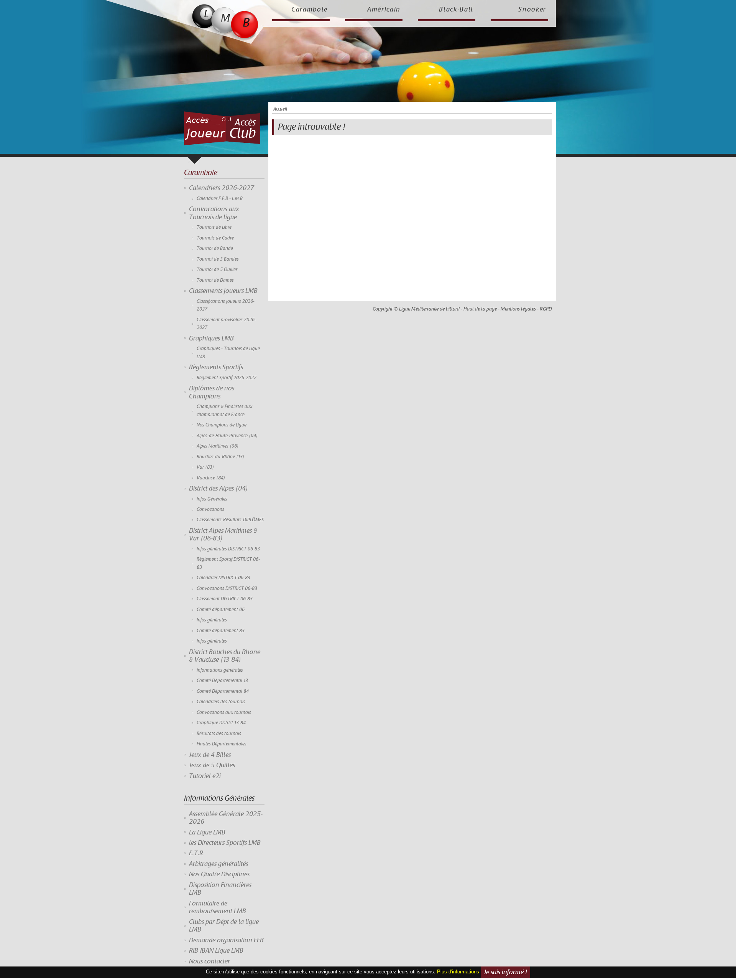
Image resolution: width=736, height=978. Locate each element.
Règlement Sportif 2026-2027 (226, 377)
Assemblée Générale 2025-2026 (226, 818)
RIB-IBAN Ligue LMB (216, 951)
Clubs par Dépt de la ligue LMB (224, 925)
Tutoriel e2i (205, 776)
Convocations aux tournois (224, 712)
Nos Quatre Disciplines (219, 874)
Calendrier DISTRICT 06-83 (223, 577)
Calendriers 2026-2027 (221, 188)
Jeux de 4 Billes (210, 755)
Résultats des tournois (219, 733)
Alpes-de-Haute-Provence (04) (227, 435)
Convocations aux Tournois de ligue (214, 213)
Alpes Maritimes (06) (218, 446)
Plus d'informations (458, 972)
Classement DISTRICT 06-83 (225, 598)
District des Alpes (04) (218, 488)
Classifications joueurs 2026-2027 (226, 305)
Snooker (532, 9)
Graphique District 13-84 (221, 722)
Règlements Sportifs (216, 367)
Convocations (210, 509)
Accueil (280, 109)
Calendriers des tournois (221, 701)
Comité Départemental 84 (223, 691)
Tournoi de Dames (215, 280)
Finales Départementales (221, 744)
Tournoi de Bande (215, 248)
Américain (384, 9)
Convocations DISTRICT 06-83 (227, 588)
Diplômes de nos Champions (211, 392)
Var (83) (205, 467)
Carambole (309, 9)
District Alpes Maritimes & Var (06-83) (223, 534)
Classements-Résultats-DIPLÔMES (230, 519)
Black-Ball (456, 9)
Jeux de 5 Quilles (212, 765)
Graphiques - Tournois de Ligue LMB (228, 352)
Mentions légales (518, 309)
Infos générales (212, 620)
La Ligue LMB (207, 832)
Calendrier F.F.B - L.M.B (220, 198)
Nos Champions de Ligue (221, 425)
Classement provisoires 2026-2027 (226, 323)
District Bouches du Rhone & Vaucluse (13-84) (224, 656)
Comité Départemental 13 (222, 680)
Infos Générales (212, 499)
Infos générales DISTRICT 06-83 (228, 549)
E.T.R (196, 853)
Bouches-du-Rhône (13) (221, 456)
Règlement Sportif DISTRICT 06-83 (228, 563)
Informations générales (220, 670)
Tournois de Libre (214, 227)
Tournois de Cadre (215, 238)
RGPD (546, 309)
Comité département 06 (221, 609)
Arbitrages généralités (218, 864)
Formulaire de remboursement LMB (217, 907)
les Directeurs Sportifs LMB (225, 843)
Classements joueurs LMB (223, 291)
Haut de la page (480, 309)
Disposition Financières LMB (220, 889)
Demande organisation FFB (226, 940)
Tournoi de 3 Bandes (218, 259)
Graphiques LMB (211, 338)
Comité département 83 (221, 630)
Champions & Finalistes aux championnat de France (224, 410)
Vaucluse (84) (211, 478)
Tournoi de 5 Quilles (217, 269)
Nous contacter (209, 961)
